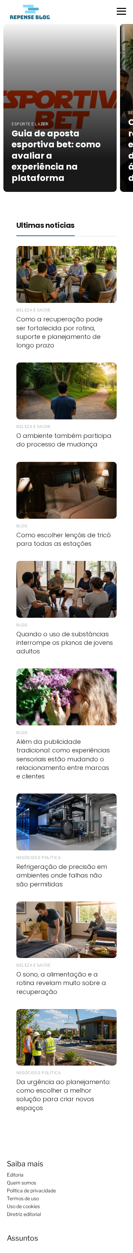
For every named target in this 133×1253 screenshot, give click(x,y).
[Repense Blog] (29, 11)
